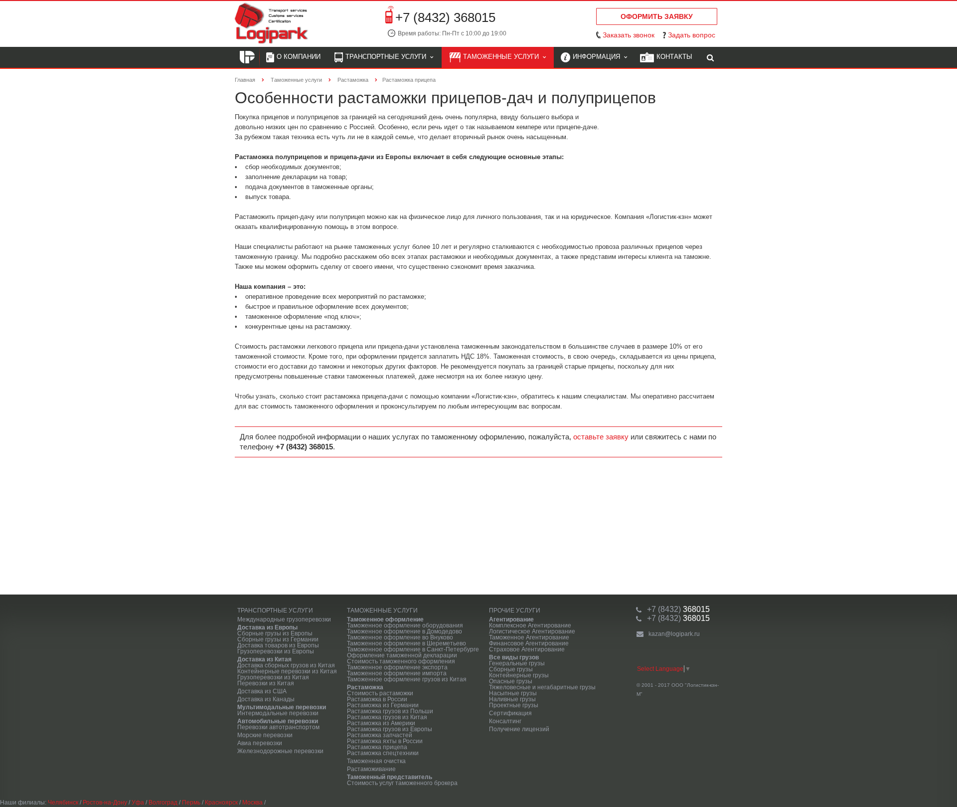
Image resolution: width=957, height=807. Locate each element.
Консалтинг (505, 721)
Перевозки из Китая (265, 683)
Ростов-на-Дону (105, 802)
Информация (598, 56)
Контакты (674, 56)
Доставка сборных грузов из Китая (286, 665)
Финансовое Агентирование (529, 643)
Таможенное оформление (385, 619)
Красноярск (221, 802)
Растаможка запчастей (379, 735)
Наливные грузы (512, 699)
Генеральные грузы (517, 663)
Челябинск (63, 802)
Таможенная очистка (376, 761)
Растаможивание (371, 769)
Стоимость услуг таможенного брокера (402, 783)
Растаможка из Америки (381, 723)
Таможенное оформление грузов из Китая (407, 679)
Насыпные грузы (513, 693)
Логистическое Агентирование (532, 631)
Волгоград (163, 802)
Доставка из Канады (266, 699)
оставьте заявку (601, 436)
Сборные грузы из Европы (275, 633)
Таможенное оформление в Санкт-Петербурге (413, 649)
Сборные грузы (511, 669)
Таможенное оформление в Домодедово (404, 631)
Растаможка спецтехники (383, 753)
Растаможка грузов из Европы (389, 729)
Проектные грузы (513, 705)
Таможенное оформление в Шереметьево (406, 643)
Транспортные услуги (387, 56)
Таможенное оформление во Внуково (400, 637)
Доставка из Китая (264, 659)
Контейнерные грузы (519, 675)
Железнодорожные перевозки (280, 751)
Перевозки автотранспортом (278, 727)
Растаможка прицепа (377, 747)
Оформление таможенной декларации (402, 655)
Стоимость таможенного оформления (401, 661)
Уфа (138, 802)
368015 (678, 609)
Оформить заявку (657, 16)
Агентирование (511, 619)
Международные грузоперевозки (284, 619)
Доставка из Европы (267, 627)
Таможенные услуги (503, 56)
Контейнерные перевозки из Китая (287, 671)
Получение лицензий (519, 729)
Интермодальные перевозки (278, 713)
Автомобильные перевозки (277, 721)
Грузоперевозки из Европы (275, 651)
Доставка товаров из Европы (278, 645)
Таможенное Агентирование (529, 637)
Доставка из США (262, 691)
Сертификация (510, 713)
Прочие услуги (514, 610)
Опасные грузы (510, 681)
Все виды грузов (514, 657)
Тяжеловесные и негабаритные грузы (542, 687)
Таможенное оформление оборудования (405, 625)
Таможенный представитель (389, 777)
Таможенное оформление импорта (397, 673)
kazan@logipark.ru (674, 633)
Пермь (191, 802)
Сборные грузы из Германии (278, 639)
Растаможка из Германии (383, 705)
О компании (298, 56)
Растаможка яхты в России (385, 741)
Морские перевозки (265, 735)
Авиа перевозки (259, 743)
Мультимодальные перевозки (281, 707)
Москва (252, 802)
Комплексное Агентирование (530, 625)
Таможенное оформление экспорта (397, 667)
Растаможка (365, 687)
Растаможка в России (377, 699)
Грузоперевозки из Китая (273, 677)
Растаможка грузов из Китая (387, 717)
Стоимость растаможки (380, 693)
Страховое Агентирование (527, 649)
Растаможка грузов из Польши (390, 711)
